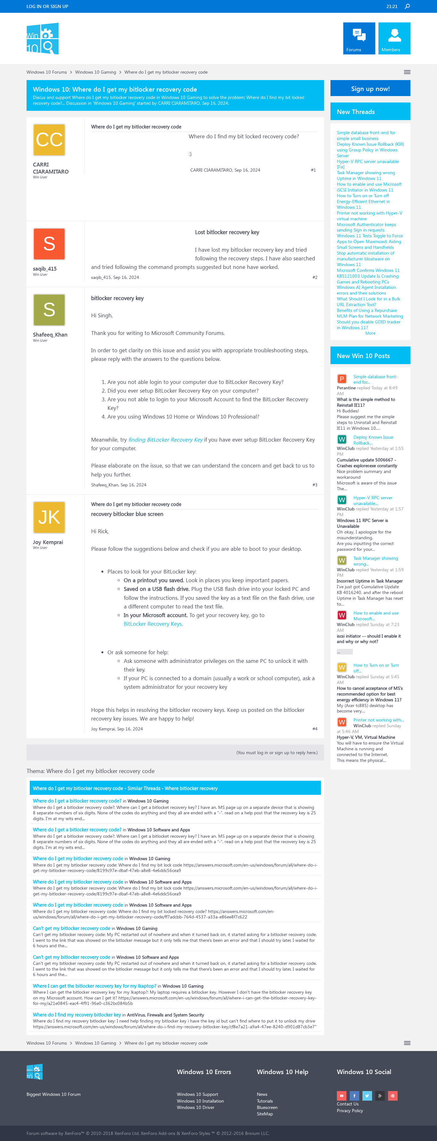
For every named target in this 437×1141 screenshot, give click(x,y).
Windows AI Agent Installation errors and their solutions (366, 290)
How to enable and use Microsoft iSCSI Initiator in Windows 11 (369, 187)
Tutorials (265, 1101)
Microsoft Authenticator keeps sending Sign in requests (366, 227)
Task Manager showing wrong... (376, 561)
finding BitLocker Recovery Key (165, 439)
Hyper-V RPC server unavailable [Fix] (368, 164)
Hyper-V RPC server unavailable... (373, 500)
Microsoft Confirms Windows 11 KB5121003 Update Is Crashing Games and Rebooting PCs (368, 276)
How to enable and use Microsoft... (376, 616)
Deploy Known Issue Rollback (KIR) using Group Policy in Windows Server (370, 150)
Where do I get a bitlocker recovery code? (77, 800)
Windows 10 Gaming (114, 103)
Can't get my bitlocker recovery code (71, 928)
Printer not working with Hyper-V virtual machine (369, 216)
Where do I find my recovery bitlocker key (77, 1014)
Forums (353, 49)
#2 (315, 277)
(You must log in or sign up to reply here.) (277, 752)
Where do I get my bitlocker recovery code (78, 858)
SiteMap (265, 1114)
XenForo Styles (195, 1133)
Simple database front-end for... (376, 379)
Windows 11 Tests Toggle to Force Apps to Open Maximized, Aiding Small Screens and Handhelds (370, 241)
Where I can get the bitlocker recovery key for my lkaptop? (94, 985)
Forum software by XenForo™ (83, 1133)
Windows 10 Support (197, 1094)
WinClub (345, 448)
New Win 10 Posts (363, 355)
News (262, 1094)
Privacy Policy (350, 1110)
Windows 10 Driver (195, 1107)
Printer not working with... (379, 720)
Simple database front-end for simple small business (366, 135)
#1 (313, 170)
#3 (315, 485)
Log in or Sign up (47, 6)
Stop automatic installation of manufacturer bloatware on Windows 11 (365, 258)
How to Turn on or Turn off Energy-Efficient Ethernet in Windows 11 (363, 201)
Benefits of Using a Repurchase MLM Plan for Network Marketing (370, 313)
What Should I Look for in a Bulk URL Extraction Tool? (368, 301)
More (370, 333)
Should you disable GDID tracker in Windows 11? (369, 324)
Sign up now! (370, 88)
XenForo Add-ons (158, 1133)
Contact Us (348, 1104)
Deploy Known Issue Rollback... (373, 440)
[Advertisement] (139, 172)
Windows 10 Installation (200, 1101)
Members (391, 49)
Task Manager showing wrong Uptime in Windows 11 (366, 175)
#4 (315, 729)
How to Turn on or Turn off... (376, 668)
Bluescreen (267, 1107)
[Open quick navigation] (407, 72)
